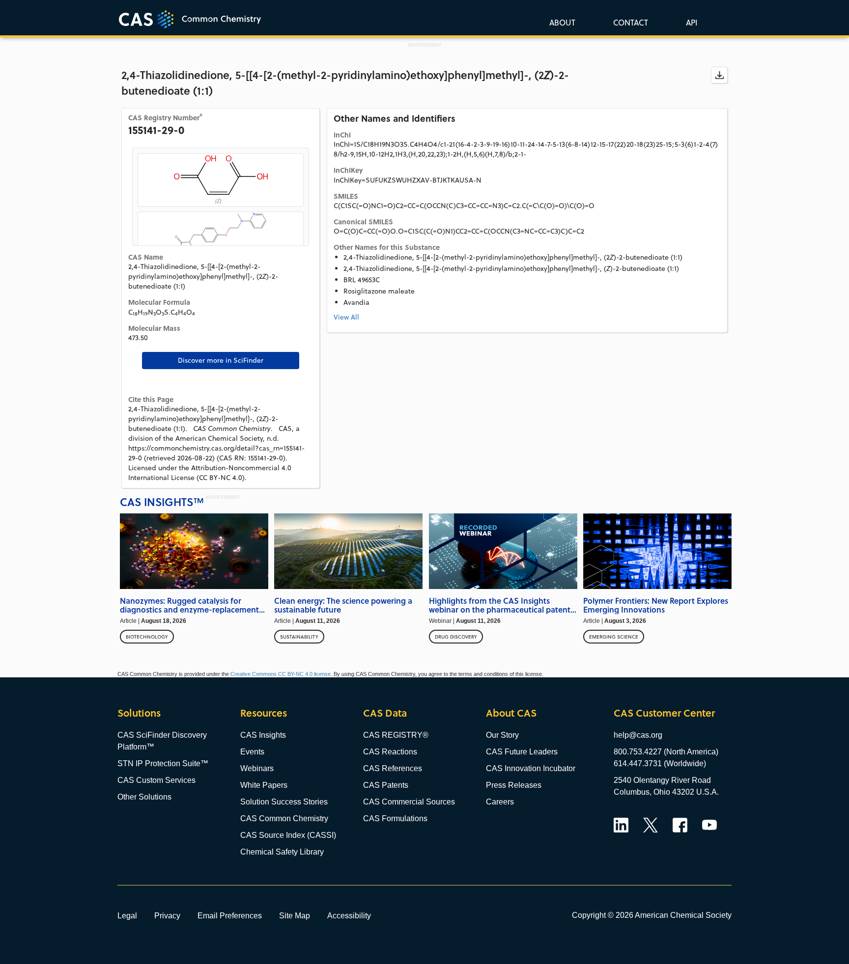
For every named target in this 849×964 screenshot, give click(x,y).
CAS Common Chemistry (284, 818)
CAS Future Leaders (522, 752)
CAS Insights (263, 735)
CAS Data (385, 713)
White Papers (263, 785)
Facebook (680, 825)
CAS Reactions (390, 752)
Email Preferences (230, 915)
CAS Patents (385, 785)
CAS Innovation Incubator (530, 768)
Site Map (294, 915)
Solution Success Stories (284, 802)
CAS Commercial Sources (409, 802)
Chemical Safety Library (282, 852)
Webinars (257, 768)
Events (252, 752)
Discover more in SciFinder (220, 360)
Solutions (139, 713)
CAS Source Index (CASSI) (288, 835)
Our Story (502, 735)
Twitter (650, 825)
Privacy (167, 915)
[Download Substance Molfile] (719, 75)
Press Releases (513, 785)
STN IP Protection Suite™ (162, 763)
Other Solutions (144, 797)
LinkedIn (621, 825)
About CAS (511, 713)
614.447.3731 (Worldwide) (660, 763)
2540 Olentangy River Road (662, 780)
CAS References (392, 768)
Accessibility (349, 915)
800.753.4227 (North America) (666, 752)
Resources (263, 713)
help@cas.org (638, 735)
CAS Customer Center (664, 713)
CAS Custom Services (156, 780)
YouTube (709, 825)
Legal (127, 915)
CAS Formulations (395, 818)
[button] (690, 22)
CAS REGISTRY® (395, 735)
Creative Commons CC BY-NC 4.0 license (280, 674)
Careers (500, 802)
